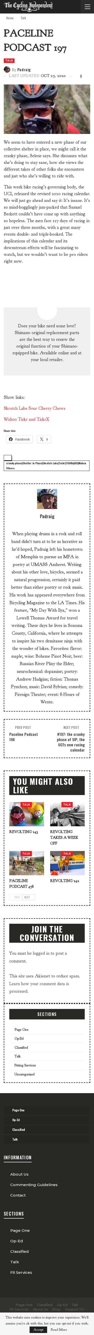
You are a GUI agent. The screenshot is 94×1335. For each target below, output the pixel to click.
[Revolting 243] (26, 814)
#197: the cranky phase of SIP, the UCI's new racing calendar (71, 742)
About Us (19, 1174)
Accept (38, 1330)
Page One (21, 1029)
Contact (18, 1195)
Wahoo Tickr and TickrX (26, 419)
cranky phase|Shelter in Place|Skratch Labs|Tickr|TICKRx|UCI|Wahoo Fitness (46, 465)
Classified (21, 1047)
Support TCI (74, 1309)
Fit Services (21, 1272)
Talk (9, 60)
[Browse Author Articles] (47, 499)
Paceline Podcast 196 (23, 736)
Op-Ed (19, 1038)
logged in (41, 953)
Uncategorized (25, 1074)
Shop (56, 1309)
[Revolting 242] (67, 863)
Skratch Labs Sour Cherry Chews (34, 408)
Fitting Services (25, 1065)
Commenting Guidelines (34, 1184)
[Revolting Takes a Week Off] (67, 814)
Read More (59, 1330)
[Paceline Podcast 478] (26, 863)
